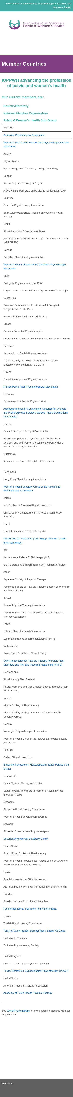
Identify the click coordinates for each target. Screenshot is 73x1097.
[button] (36, 50)
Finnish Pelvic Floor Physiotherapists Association (30, 386)
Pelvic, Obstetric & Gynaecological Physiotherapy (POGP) (35, 971)
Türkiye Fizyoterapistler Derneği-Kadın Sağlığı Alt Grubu (34, 930)
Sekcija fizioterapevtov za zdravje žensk (25, 838)
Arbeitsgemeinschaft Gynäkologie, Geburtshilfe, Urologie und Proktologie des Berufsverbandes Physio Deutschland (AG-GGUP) (35, 412)
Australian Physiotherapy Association (23, 135)
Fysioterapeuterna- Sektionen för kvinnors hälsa (29, 908)
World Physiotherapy (18, 1010)
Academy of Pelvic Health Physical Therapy (27, 993)
